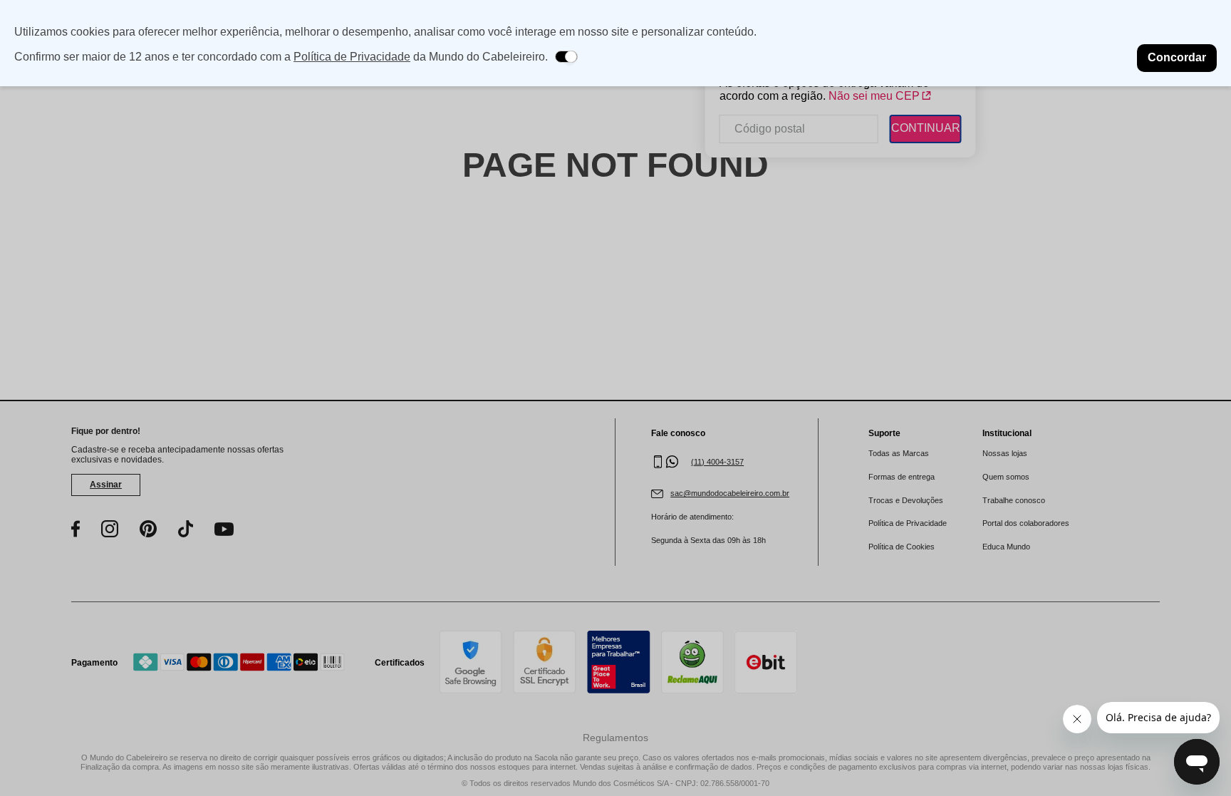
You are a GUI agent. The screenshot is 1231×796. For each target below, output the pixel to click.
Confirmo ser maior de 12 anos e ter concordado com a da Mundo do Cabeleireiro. (281, 57)
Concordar (1177, 57)
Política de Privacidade (352, 57)
